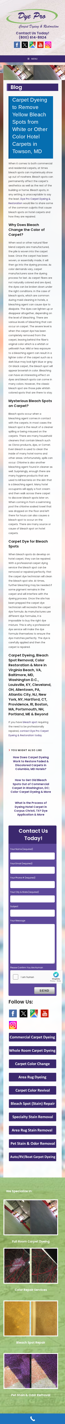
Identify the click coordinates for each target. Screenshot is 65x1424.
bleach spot (30, 722)
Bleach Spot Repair (30, 1342)
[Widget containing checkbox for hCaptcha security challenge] (36, 977)
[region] (32, 71)
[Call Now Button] (32, 1418)
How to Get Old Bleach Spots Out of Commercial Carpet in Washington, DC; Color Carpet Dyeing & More (31, 786)
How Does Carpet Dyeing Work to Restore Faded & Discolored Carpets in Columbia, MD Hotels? (31, 763)
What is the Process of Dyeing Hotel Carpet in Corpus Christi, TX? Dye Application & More (30, 809)
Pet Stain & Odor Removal (30, 1395)
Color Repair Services (31, 1290)
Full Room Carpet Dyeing (31, 1241)
